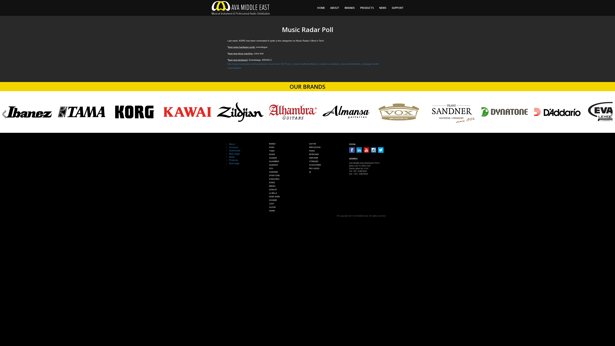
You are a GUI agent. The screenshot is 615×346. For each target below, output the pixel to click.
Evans (272, 182)
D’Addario (274, 179)
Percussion (314, 147)
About (334, 8)
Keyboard (314, 154)
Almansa (273, 165)
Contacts (233, 147)
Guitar (312, 143)
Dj (310, 172)
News (382, 8)
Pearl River (274, 196)
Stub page (234, 163)
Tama (272, 150)
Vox (271, 168)
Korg (271, 147)
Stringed (313, 161)
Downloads (234, 150)
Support (398, 8)
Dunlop (273, 189)
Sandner (273, 172)
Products (367, 8)
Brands (350, 8)
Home (321, 8)
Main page (234, 153)
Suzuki (272, 207)
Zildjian (273, 158)
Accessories (315, 165)
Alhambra (274, 161)
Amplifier (313, 158)
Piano (312, 150)
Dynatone (274, 175)
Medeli (272, 186)
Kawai (272, 154)
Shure (272, 210)
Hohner (273, 200)
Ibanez (272, 143)
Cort (271, 203)
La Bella (273, 193)
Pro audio (314, 168)
